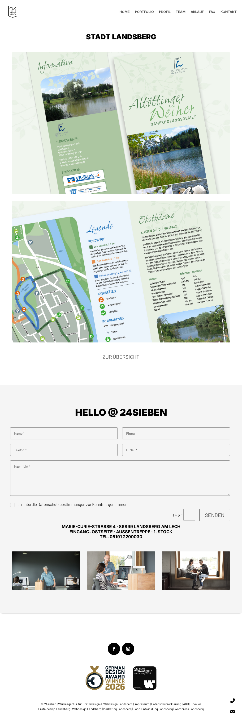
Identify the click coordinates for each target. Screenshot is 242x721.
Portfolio (144, 12)
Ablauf (197, 12)
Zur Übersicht (121, 356)
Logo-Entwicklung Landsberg (153, 709)
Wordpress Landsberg (189, 709)
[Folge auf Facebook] (114, 649)
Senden (215, 515)
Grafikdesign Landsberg (54, 709)
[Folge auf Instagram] (128, 649)
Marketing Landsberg (117, 709)
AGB (186, 704)
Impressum (142, 704)
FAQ (212, 12)
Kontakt (228, 12)
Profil (165, 12)
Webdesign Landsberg (86, 709)
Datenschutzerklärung (166, 704)
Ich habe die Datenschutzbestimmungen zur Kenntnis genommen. (73, 504)
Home (125, 12)
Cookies (196, 704)
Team (181, 12)
